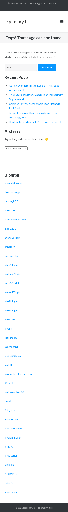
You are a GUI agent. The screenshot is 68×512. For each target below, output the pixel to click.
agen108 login (12, 237)
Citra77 (9, 482)
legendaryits (29, 507)
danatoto (10, 246)
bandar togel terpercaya (18, 374)
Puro (50, 507)
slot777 (9, 446)
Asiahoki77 (11, 473)
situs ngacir (11, 491)
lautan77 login (12, 274)
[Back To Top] (59, 503)
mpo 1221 (10, 228)
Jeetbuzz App (12, 192)
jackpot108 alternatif (16, 219)
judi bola (9, 464)
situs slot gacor (13, 183)
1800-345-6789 (18, 3)
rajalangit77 (11, 201)
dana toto (10, 210)
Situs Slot (10, 383)
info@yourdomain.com (44, 3)
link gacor (10, 410)
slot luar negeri (13, 437)
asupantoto (11, 419)
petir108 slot (12, 283)
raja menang (11, 346)
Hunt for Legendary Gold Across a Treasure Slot (36, 121)
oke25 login (11, 264)
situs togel (11, 455)
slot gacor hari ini (14, 392)
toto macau (11, 337)
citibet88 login (13, 355)
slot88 (8, 328)
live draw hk (11, 255)
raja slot (9, 401)
